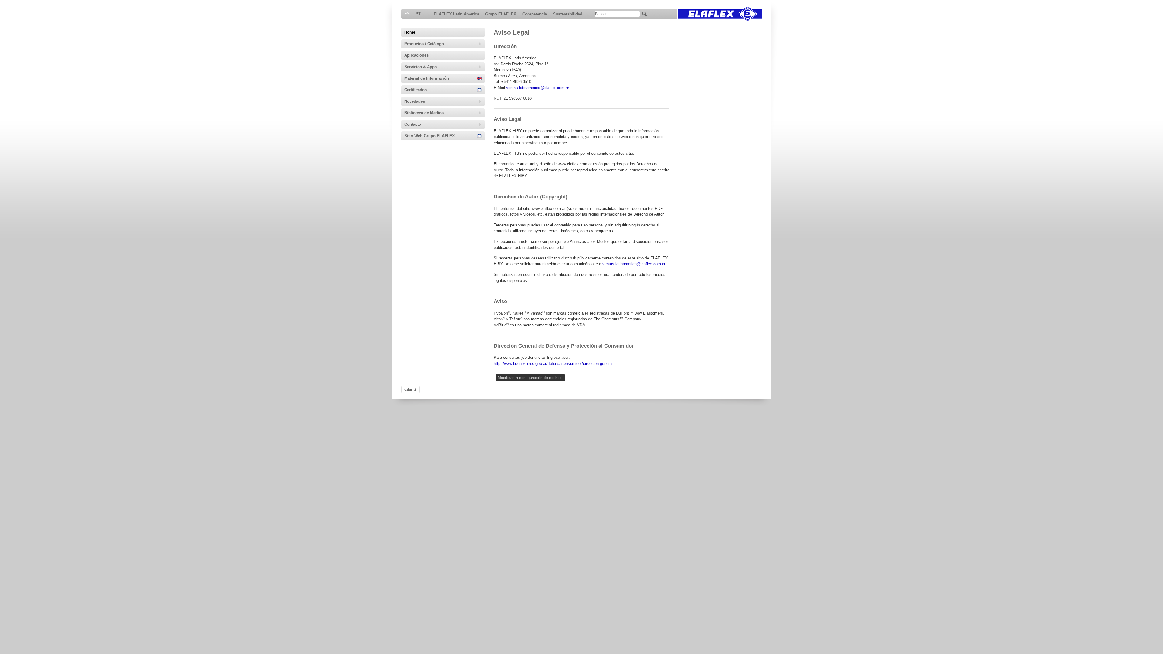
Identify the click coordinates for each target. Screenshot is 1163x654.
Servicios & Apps (420, 66)
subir (408, 389)
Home (409, 32)
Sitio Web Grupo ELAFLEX (429, 136)
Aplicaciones (416, 55)
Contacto (412, 124)
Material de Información (426, 78)
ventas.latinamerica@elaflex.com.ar (537, 87)
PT (418, 14)
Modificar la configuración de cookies (530, 377)
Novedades (414, 101)
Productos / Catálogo (424, 43)
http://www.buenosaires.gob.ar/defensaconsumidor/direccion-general (553, 363)
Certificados (415, 90)
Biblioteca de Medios (424, 113)
